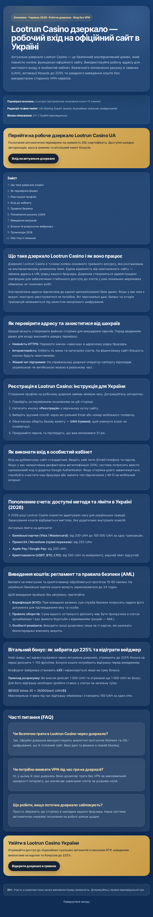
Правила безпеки (22, 208)
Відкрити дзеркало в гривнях (34, 866)
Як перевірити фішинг (24, 190)
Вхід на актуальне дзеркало (33, 158)
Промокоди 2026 (21, 232)
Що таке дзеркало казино (27, 184)
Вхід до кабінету (21, 202)
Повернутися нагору (76, 901)
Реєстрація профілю (23, 196)
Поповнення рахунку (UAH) (28, 214)
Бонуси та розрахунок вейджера (32, 226)
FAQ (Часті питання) (23, 238)
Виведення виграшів (24, 220)
